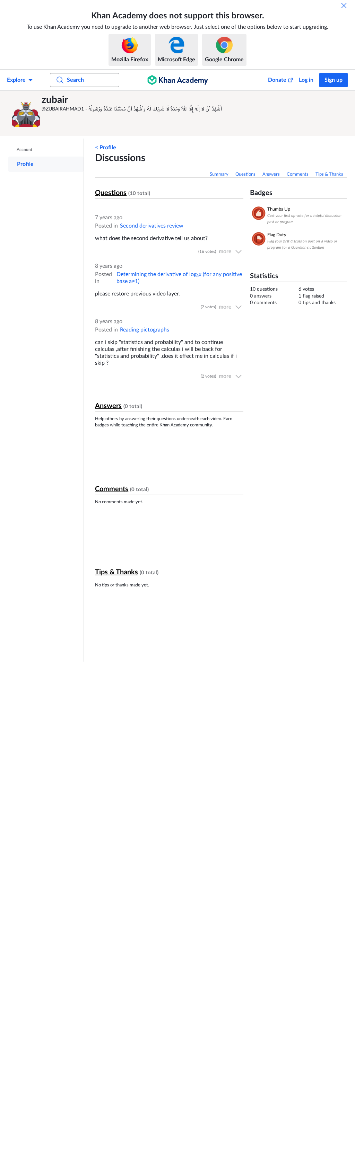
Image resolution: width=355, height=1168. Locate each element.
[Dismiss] (343, 5)
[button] (26, 113)
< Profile (105, 147)
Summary (219, 174)
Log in (306, 80)
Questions (245, 174)
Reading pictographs (144, 330)
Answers (271, 174)
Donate (277, 80)
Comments (298, 174)
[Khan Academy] (177, 80)
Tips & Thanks (329, 174)
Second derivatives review (151, 226)
